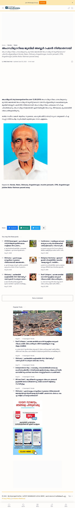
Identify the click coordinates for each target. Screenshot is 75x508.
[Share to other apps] (43, 228)
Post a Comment (37, 298)
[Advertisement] (37, 26)
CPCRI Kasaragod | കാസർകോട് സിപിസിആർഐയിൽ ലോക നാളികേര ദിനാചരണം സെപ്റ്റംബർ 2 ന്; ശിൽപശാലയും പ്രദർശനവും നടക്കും (16, 243)
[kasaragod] (26, 339)
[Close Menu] (72, 3)
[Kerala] (32, 339)
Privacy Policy (6, 498)
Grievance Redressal (18, 498)
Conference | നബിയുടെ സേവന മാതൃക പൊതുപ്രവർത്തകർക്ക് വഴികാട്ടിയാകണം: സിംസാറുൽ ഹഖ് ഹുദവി (52, 243)
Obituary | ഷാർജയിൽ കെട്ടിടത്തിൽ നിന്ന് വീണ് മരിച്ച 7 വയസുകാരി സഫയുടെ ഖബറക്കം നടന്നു (16, 277)
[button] (68, 8)
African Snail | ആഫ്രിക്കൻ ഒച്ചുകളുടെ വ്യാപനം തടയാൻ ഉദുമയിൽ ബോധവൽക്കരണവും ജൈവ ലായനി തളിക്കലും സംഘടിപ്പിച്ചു (36, 381)
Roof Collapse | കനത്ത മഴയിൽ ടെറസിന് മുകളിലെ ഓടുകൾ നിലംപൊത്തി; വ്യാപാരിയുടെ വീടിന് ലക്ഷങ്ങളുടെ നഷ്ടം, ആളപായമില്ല (52, 277)
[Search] (72, 8)
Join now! (42, 2)
